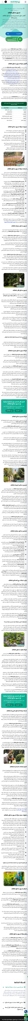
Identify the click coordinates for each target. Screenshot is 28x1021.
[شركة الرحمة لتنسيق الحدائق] (15, 2)
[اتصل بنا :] (25, 1011)
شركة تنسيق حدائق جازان (22, 810)
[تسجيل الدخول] (2, 2)
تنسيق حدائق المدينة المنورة (10, 222)
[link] (19, 410)
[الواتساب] (25, 1015)
